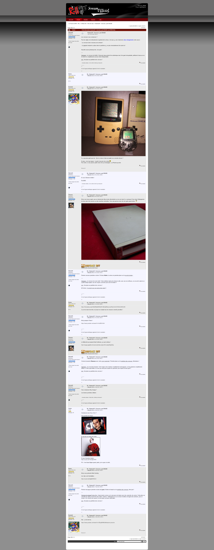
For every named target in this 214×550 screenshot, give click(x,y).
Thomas (70, 194)
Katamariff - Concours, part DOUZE (103, 23)
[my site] (69, 47)
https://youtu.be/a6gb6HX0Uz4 (88, 479)
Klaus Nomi (93, 413)
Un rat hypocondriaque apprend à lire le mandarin (93, 68)
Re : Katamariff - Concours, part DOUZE (97, 74)
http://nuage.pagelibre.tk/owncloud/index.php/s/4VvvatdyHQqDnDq (97, 345)
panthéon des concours (126, 361)
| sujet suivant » (142, 26)
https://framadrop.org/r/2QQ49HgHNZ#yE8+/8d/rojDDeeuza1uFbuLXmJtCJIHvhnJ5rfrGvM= (103, 307)
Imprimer (143, 27)
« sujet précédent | (133, 26)
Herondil (70, 32)
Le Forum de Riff (73, 23)
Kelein (70, 74)
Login (140, 7)
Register (144, 7)
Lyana (70, 408)
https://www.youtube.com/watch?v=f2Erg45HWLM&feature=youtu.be (98, 522)
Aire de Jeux (91, 23)
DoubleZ (70, 87)
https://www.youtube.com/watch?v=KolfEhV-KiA (93, 323)
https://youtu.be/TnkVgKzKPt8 (88, 459)
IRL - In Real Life (82, 23)
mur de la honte (128, 275)
